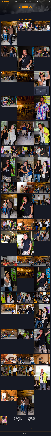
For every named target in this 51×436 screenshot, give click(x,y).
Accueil (12, 1)
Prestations (24, 1)
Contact (48, 1)
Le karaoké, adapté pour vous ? (38, 1)
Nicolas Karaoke (5, 1)
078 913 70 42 (45, 419)
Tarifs (20, 1)
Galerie (45, 1)
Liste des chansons (29, 1)
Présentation (16, 1)
